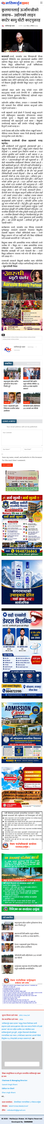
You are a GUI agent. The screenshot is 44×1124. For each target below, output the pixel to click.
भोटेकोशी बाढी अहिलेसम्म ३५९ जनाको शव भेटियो (28, 956)
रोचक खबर (7, 403)
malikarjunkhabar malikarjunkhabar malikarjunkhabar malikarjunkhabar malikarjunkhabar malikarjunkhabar (19, 338)
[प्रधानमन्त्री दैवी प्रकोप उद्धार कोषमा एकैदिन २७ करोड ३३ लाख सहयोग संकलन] (31, 373)
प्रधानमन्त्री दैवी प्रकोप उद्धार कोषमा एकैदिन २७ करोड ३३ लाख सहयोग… (27, 935)
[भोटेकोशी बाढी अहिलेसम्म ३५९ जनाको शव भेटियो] (31, 398)
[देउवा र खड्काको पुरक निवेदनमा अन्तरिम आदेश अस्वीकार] (12, 398)
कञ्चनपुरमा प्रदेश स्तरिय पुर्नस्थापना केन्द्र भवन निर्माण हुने (28, 924)
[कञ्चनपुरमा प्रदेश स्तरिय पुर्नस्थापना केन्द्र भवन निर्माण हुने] (12, 373)
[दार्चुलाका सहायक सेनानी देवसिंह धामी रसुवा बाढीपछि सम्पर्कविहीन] (7, 969)
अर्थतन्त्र (26, 378)
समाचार (6, 378)
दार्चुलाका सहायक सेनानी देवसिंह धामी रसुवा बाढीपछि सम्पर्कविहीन (28, 967)
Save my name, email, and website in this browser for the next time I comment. (22, 459)
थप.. (3, 1096)
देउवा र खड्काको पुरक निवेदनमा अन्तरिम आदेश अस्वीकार (26, 946)
